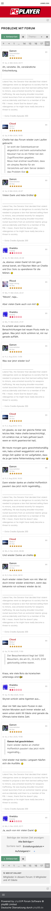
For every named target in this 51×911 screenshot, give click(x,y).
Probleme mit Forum (18, 28)
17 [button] (41, 43)
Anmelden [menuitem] (44, 3)
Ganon (13, 50)
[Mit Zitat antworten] (46, 52)
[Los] (34, 851)
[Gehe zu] (47, 20)
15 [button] (30, 43)
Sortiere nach (14, 846)
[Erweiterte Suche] (47, 36)
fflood (12, 280)
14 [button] (24, 43)
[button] (3, 43)
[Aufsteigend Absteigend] (22, 851)
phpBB (18, 901)
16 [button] (36, 43)
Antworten (11, 36)
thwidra (13, 248)
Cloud (12, 123)
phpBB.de (38, 907)
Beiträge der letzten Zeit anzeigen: (25, 837)
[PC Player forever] (26, 11)
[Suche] (41, 36)
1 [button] (14, 43)
